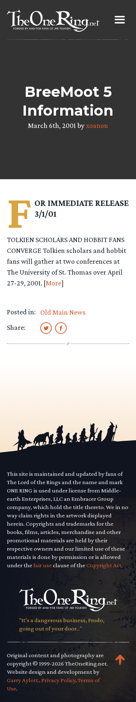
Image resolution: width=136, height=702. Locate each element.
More (53, 283)
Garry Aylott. (23, 680)
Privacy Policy (58, 680)
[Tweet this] (46, 327)
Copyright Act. (104, 565)
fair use (42, 565)
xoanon (97, 125)
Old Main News (63, 312)
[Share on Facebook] (61, 327)
